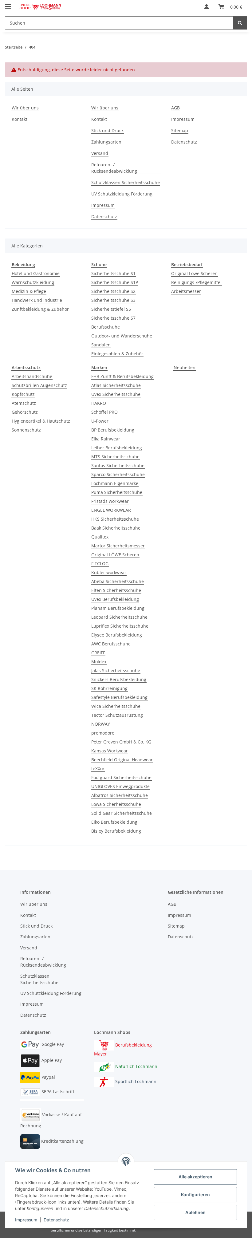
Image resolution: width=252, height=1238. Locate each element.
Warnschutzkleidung (33, 282)
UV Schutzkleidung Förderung (121, 194)
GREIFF (98, 653)
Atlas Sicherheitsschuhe (116, 385)
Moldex (98, 661)
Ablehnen (195, 1212)
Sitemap (179, 130)
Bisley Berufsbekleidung (116, 831)
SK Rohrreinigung (109, 688)
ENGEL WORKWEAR (111, 510)
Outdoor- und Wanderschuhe (121, 336)
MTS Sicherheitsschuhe (115, 456)
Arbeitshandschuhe (32, 376)
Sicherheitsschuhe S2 (113, 291)
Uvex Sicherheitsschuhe (115, 394)
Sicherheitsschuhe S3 (113, 300)
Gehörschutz (25, 412)
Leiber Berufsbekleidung (116, 448)
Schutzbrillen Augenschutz (39, 385)
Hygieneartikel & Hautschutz (41, 421)
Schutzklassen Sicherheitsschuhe (125, 182)
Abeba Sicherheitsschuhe (117, 581)
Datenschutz (56, 1219)
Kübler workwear (108, 572)
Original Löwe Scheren (194, 273)
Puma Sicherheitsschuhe (116, 492)
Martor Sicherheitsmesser (118, 546)
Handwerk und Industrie (37, 300)
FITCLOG (99, 563)
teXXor (97, 768)
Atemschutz (24, 403)
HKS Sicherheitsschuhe (115, 519)
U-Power (99, 421)
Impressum (26, 1219)
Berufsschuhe (105, 327)
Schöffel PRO (104, 412)
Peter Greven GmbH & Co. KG (121, 742)
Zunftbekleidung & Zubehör (40, 309)
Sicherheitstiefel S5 (111, 309)
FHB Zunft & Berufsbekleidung (122, 376)
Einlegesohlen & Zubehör (117, 354)
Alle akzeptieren (195, 1176)
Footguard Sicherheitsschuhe (121, 777)
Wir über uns (25, 108)
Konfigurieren (195, 1194)
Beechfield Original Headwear (122, 760)
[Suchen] (240, 23)
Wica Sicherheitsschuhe (115, 706)
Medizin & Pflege (29, 291)
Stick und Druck (107, 130)
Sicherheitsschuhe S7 (113, 318)
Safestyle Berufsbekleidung (119, 697)
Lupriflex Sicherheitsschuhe (119, 626)
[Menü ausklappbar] (8, 4)
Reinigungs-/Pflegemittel (196, 282)
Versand (99, 153)
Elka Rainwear (105, 439)
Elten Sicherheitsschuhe (116, 590)
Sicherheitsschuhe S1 (113, 273)
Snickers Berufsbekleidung (118, 679)
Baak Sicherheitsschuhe (115, 528)
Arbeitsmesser (186, 291)
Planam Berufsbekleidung (117, 608)
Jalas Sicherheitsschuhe (115, 670)
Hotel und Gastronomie (36, 273)
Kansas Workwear (109, 751)
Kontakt (19, 119)
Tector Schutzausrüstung (117, 715)
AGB (175, 108)
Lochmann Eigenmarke (114, 483)
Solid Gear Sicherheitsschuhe (121, 813)
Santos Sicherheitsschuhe (117, 465)
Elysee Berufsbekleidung (116, 635)
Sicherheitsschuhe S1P (114, 282)
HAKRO (98, 403)
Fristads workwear (110, 501)
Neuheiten (184, 367)
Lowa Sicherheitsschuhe (116, 804)
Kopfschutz (23, 394)
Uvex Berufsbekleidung (115, 599)
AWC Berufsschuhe (111, 644)
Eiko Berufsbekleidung (114, 822)
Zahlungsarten (106, 142)
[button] (206, 7)
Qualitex (99, 537)
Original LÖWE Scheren (115, 555)
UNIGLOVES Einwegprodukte (120, 786)
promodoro (102, 733)
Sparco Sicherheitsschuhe (118, 474)
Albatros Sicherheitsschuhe (119, 795)
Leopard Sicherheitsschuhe (119, 617)
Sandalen (101, 345)
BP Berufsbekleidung (112, 430)
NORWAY (100, 724)
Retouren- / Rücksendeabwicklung (114, 168)
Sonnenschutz (26, 430)
